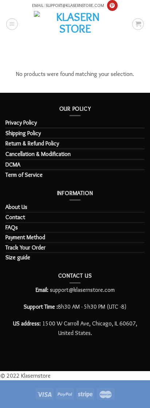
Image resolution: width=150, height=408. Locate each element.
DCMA (12, 164)
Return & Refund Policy (32, 143)
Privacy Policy (21, 122)
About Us (16, 206)
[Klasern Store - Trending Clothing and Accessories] (75, 24)
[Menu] (12, 24)
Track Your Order (25, 247)
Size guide (17, 257)
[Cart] (138, 24)
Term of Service (24, 174)
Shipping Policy (23, 133)
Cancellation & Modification (38, 153)
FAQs (11, 227)
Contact (15, 217)
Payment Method (25, 237)
